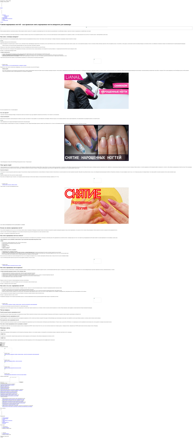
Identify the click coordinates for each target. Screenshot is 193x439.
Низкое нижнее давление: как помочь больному (8, 392)
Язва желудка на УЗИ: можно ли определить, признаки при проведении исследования (17, 406)
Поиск (1, 7)
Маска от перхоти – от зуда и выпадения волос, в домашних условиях (14, 65)
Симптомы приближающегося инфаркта (7, 384)
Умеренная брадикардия (4, 388)
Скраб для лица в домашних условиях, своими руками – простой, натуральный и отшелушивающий (19, 304)
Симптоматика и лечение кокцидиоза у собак (10, 404)
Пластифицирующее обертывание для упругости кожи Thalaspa (15, 374)
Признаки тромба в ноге (4, 386)
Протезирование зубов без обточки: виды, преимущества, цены (13, 399)
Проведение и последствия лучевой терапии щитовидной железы (13, 402)
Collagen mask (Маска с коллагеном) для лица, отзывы (11, 265)
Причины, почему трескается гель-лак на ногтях (12, 367)
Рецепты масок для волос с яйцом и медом (9, 184)
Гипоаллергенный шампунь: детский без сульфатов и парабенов (11, 390)
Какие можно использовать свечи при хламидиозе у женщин (12, 401)
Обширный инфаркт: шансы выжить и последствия (9, 395)
